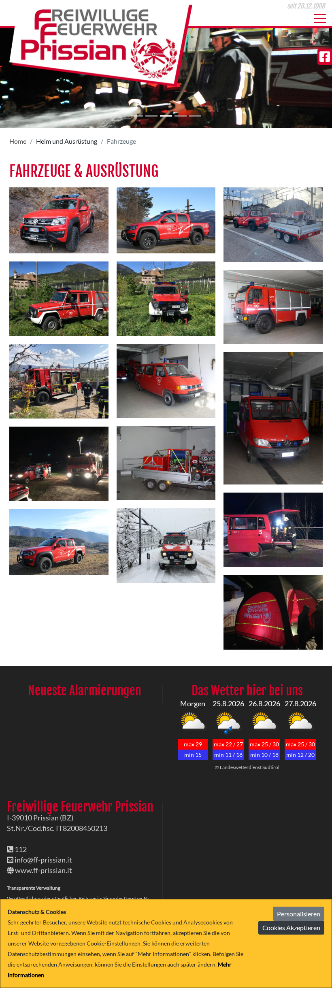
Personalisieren (298, 914)
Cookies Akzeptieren (291, 927)
